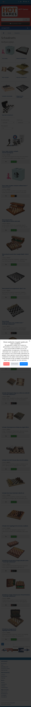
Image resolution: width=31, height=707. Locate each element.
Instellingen (14, 364)
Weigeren (6, 364)
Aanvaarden (23, 364)
